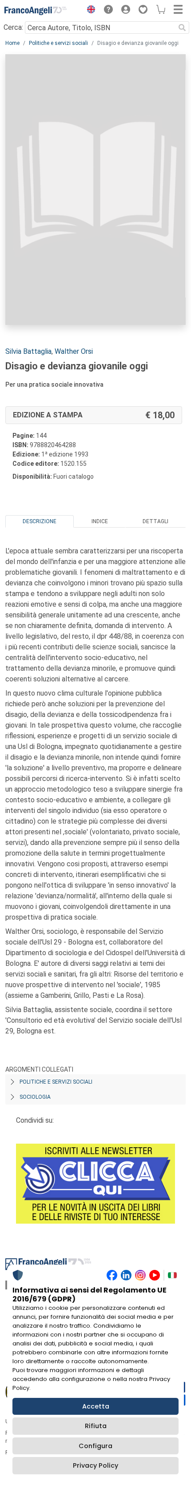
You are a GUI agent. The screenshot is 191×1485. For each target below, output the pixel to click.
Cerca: (13, 27)
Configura (95, 1445)
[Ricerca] (182, 27)
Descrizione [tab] (39, 521)
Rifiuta (96, 1425)
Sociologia (35, 1097)
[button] (88, 10)
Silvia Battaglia (28, 351)
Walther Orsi (74, 351)
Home (12, 43)
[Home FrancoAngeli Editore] (35, 10)
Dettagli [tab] (155, 521)
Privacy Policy (95, 1465)
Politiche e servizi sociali (58, 43)
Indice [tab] (100, 521)
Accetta (95, 1406)
